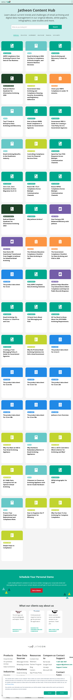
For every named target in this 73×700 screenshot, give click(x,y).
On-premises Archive (8, 663)
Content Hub (34, 659)
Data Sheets (56, 35)
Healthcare (41, 35)
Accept (49, 693)
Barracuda (46, 662)
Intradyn (46, 667)
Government (32, 35)
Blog (31, 667)
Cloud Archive (8, 659)
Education (24, 35)
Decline (62, 693)
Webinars (33, 662)
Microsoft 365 (47, 670)
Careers (32, 670)
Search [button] (55, 27)
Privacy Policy (10, 684)
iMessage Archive (22, 662)
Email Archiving (22, 673)
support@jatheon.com (62, 664)
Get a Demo (36, 590)
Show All (16, 35)
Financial (48, 35)
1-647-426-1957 (61, 662)
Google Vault (47, 664)
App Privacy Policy (36, 673)
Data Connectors (9, 667)
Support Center (61, 667)
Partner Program (35, 664)
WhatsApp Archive (23, 664)
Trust (2, 695)
